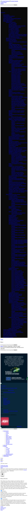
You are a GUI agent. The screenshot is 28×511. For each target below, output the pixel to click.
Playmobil (8, 441)
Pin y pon (8, 440)
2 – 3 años (8, 448)
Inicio (2, 346)
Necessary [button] (2, 489)
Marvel (7, 435)
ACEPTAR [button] (12, 470)
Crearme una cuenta (4, 465)
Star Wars (7, 443)
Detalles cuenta (6, 400)
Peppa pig (8, 439)
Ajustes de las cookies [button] (5, 470)
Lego (7, 434)
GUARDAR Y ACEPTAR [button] (5, 505)
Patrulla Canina (9, 438)
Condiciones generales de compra (10, 411)
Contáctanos (6, 412)
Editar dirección (6, 402)
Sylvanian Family (9, 444)
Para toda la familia (9, 453)
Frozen (7, 432)
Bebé (7, 447)
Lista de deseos (6, 403)
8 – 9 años (8, 451)
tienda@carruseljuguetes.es (9, 392)
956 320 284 (11, 390)
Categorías (3, 12)
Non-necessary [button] (3, 497)
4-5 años (7, 449)
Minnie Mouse (8, 437)
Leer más (25, 469)
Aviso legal (5, 409)
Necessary (4, 491)
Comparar (5, 404)
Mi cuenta (5, 398)
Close (2, 339)
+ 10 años (8, 452)
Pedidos (5, 399)
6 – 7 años (8, 450)
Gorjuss (7, 433)
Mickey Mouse (9, 436)
